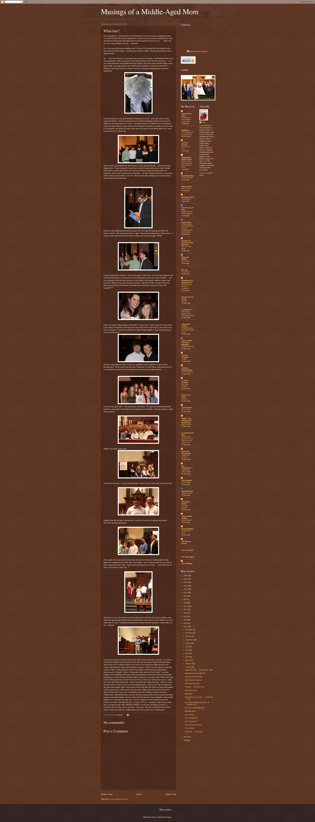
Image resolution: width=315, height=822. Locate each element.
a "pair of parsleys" (185, 381)
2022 (185, 589)
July (187, 646)
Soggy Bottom (186, 199)
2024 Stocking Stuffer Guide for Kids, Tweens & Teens (186, 164)
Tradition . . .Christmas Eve (195, 687)
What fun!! (188, 694)
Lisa (203, 122)
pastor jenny (186, 222)
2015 (185, 613)
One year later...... (187, 472)
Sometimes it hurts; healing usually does (186, 119)
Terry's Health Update (186, 517)
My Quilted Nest (187, 176)
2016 (185, 610)
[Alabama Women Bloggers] (197, 51)
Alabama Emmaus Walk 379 (195, 673)
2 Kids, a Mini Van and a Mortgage (186, 343)
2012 (185, 623)
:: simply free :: (187, 310)
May (187, 653)
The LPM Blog (186, 564)
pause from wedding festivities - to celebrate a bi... (197, 703)
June (187, 650)
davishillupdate (187, 491)
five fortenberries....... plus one (187, 468)
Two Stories (185, 261)
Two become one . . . (192, 690)
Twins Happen (186, 480)
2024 (185, 582)
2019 (185, 599)
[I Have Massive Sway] (188, 63)
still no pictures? (191, 721)
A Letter (184, 359)
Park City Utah (186, 188)
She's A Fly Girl (187, 550)
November (189, 633)
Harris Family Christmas (193, 680)
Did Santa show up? (192, 683)
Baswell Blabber (187, 529)
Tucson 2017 (185, 272)
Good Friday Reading (185, 456)
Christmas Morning (184, 506)
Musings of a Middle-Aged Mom (150, 11)
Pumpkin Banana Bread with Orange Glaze (187, 330)
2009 (185, 740)
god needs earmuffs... (185, 385)
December (189, 629)
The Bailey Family (185, 503)
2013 (185, 620)
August (188, 643)
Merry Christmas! (187, 372)
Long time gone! (186, 493)
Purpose (184, 399)
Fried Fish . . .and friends (194, 732)
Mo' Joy (184, 270)
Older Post (170, 794)
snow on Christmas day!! (194, 677)
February (188, 664)
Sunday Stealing (187, 178)
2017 (185, 606)
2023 (185, 586)
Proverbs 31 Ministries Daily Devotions (187, 243)
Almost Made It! (186, 520)
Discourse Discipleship (186, 452)
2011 (185, 627)
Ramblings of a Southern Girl (187, 281)
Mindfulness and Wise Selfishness (187, 212)
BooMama (185, 130)
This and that (189, 728)
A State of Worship (187, 346)
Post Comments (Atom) (119, 799)
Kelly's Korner (186, 186)
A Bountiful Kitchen (185, 325)
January (188, 667)
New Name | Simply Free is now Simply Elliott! (187, 313)
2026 (185, 576)
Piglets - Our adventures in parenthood (186, 420)
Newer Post (106, 794)
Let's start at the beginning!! (195, 708)
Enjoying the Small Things (186, 158)
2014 (185, 616)
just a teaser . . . (191, 715)
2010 (185, 737)
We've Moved (185, 482)
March (187, 660)
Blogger (168, 817)
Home (139, 794)
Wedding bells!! (190, 711)
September (189, 640)
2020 (185, 596)
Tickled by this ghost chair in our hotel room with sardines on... (187, 440)
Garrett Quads (186, 408)
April (187, 657)
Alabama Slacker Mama (186, 369)
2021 (185, 593)
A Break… (184, 301)
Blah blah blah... (186, 424)
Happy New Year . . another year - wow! (199, 670)
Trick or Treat (185, 409)
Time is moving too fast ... (194, 725)
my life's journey (184, 144)
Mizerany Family (187, 197)
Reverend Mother (185, 258)
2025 (185, 579)
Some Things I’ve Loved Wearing (187, 133)
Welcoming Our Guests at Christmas (186, 286)
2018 (185, 603)
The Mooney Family (186, 542)
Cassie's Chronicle (185, 356)
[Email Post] (128, 715)
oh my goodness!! (191, 718)
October (188, 636)
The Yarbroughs (187, 557)
